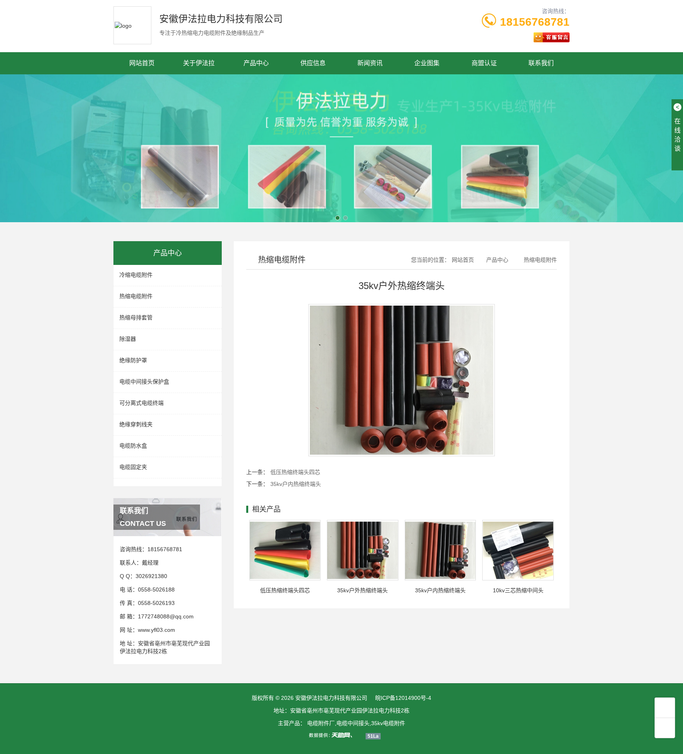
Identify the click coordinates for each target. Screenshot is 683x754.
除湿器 (127, 339)
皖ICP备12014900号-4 (403, 698)
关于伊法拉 (199, 63)
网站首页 (142, 63)
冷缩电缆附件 (136, 275)
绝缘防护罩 (133, 360)
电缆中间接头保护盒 (144, 381)
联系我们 (541, 63)
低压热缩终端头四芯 (295, 472)
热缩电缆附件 (136, 296)
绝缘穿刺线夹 (136, 424)
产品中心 (256, 63)
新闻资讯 (370, 63)
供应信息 (313, 63)
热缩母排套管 (136, 317)
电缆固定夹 (133, 467)
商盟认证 (484, 63)
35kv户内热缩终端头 (295, 484)
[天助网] (333, 735)
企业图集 (427, 63)
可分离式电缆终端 (141, 403)
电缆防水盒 (133, 445)
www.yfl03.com (156, 630)
